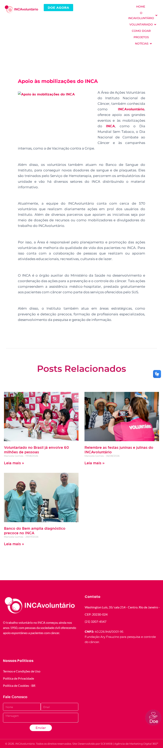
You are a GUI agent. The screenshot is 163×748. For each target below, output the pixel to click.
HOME (140, 6)
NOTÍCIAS (141, 43)
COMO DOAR (141, 31)
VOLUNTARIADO (141, 24)
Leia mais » (14, 463)
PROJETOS (141, 37)
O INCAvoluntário (141, 15)
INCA (110, 126)
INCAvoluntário (131, 109)
